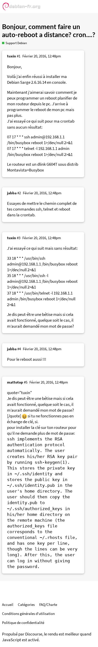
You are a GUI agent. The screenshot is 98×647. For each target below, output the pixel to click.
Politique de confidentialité (23, 622)
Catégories (26, 604)
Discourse (33, 634)
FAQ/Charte (48, 604)
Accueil (7, 604)
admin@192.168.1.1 (48, 137)
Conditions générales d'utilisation (28, 613)
